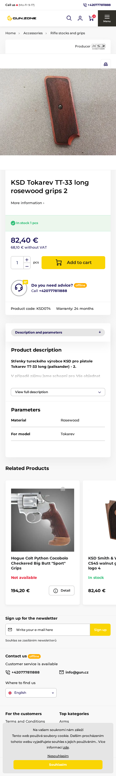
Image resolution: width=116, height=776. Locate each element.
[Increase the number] (27, 259)
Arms (64, 721)
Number (17, 262)
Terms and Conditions (25, 721)
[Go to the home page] (21, 18)
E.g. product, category (38, 39)
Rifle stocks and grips (67, 33)
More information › (27, 203)
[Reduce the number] (27, 266)
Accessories (33, 33)
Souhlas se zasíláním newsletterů (30, 640)
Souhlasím (58, 765)
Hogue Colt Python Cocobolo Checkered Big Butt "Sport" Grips (39, 563)
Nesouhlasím (58, 756)
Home (10, 33)
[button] (69, 18)
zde (66, 747)
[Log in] (80, 18)
